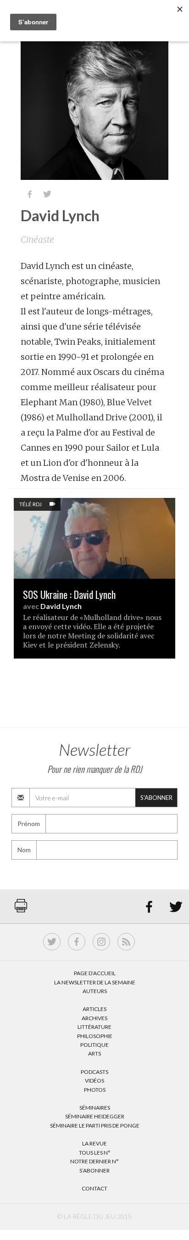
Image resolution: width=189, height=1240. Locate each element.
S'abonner (156, 797)
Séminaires (94, 1107)
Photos (95, 1089)
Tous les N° (95, 1152)
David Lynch (61, 606)
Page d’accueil (95, 973)
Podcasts (94, 1071)
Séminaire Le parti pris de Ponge (94, 1125)
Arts (94, 1053)
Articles (94, 1008)
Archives (94, 1018)
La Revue (94, 1143)
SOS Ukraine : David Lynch (69, 594)
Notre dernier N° (94, 1161)
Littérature (94, 1026)
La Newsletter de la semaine (94, 982)
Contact (94, 1188)
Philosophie (94, 1036)
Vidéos (94, 1080)
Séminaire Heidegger (94, 1116)
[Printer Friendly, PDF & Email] (21, 910)
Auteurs (95, 991)
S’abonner (94, 1170)
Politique (94, 1044)
